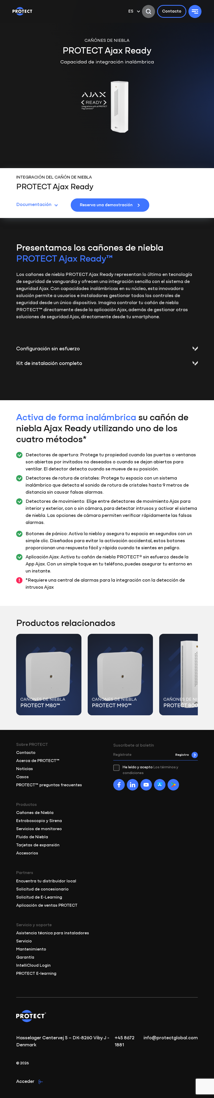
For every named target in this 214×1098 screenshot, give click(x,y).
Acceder (25, 1081)
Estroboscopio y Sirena (39, 821)
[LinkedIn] (132, 784)
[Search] (148, 11)
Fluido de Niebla (32, 837)
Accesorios (27, 853)
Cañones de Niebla (35, 813)
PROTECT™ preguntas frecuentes (49, 785)
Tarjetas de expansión (38, 845)
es (130, 11)
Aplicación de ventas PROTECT (47, 906)
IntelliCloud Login (33, 966)
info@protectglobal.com (171, 1038)
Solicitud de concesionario (42, 889)
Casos (22, 777)
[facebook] (119, 784)
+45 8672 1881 (124, 1042)
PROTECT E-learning (36, 974)
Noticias (24, 769)
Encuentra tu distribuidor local (46, 881)
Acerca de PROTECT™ (38, 761)
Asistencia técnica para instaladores (52, 933)
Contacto (171, 11)
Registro (182, 755)
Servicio (24, 941)
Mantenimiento (31, 949)
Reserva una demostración (106, 205)
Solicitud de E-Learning (39, 897)
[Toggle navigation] (194, 11)
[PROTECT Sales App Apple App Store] (159, 784)
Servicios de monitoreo (39, 829)
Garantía (25, 957)
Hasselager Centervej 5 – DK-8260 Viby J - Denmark (62, 1042)
